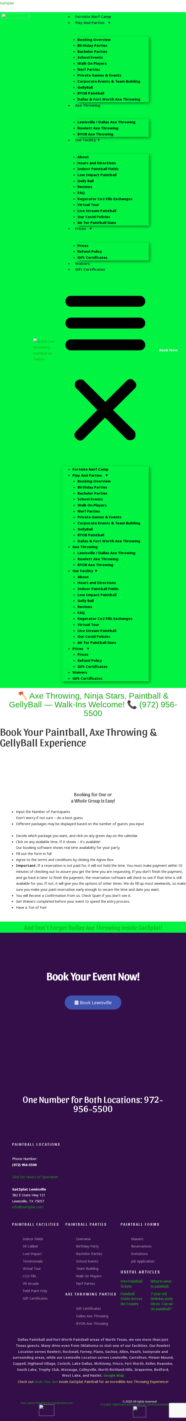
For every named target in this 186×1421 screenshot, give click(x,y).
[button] (105, 366)
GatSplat (7, 2)
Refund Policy (90, 251)
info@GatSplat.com (27, 1206)
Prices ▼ (84, 228)
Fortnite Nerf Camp (93, 16)
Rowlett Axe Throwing (98, 128)
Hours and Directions (97, 162)
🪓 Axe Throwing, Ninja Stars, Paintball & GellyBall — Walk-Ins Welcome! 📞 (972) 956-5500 (93, 704)
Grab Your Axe (46, 1381)
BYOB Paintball (91, 93)
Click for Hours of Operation (35, 1176)
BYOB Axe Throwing (95, 134)
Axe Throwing (87, 105)
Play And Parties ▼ (93, 22)
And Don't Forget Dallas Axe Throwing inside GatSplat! (93, 927)
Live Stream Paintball (97, 210)
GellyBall (85, 87)
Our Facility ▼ (88, 139)
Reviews (85, 186)
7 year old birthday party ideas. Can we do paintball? (162, 1301)
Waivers (82, 263)
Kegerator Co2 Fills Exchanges (105, 198)
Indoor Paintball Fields (98, 168)
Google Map (113, 1375)
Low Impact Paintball (97, 174)
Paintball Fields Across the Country (131, 1298)
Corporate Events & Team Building (109, 81)
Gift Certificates (93, 257)
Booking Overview (94, 39)
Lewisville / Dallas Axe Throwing (106, 121)
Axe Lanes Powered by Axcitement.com (47, 1403)
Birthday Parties (92, 45)
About (83, 156)
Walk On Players (92, 63)
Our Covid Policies (94, 216)
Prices (83, 245)
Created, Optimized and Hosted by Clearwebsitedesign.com (139, 1404)
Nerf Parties (89, 69)
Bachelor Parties (92, 51)
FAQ (81, 192)
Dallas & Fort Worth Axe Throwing (109, 99)
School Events (90, 57)
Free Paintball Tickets (131, 1283)
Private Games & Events (99, 75)
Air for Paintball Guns (97, 222)
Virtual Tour (88, 204)
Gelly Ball (86, 180)
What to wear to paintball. (161, 1283)
